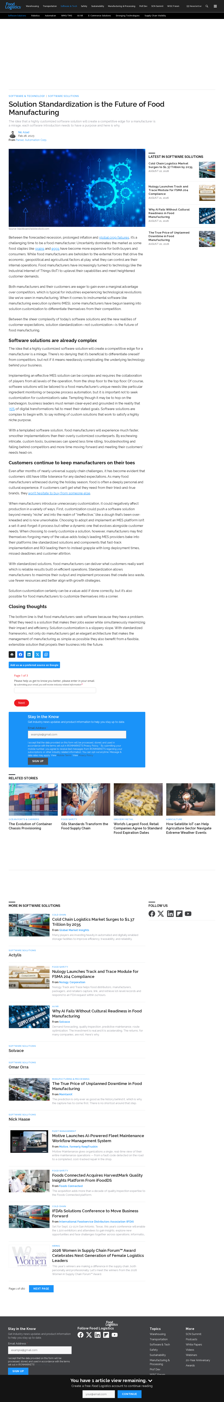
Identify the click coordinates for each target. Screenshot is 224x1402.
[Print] (12, 654)
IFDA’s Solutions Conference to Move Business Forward (95, 1213)
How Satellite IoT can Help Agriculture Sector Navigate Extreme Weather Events (189, 828)
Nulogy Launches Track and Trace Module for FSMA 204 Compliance (168, 190)
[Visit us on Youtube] (188, 913)
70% (12, 409)
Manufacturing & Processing (70, 1079)
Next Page (41, 1288)
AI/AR (55, 1006)
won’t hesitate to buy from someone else (59, 493)
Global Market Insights (74, 930)
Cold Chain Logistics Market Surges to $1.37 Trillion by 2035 (171, 165)
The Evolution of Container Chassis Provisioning (30, 826)
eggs (55, 249)
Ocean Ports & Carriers (24, 819)
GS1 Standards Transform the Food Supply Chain (84, 826)
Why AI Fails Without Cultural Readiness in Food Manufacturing (169, 213)
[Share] (20, 654)
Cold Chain (59, 915)
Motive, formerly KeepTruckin (78, 1146)
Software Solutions (63, 96)
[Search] (207, 6)
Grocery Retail (123, 819)
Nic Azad (23, 132)
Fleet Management (64, 1131)
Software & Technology (27, 96)
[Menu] (215, 6)
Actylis (15, 955)
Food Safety (69, 819)
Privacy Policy (86, 755)
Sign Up (38, 761)
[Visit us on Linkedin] (170, 913)
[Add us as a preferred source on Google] (46, 654)
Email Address (38, 728)
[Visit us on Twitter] (161, 913)
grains (39, 249)
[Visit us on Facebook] (152, 913)
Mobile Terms (64, 755)
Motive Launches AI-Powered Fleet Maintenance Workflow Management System (98, 1138)
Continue (129, 1394)
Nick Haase (19, 1119)
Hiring (56, 1246)
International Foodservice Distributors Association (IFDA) (96, 1221)
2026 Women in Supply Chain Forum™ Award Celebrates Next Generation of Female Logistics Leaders (98, 1255)
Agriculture (174, 819)
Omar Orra (19, 1067)
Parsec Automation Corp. (31, 140)
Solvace (64, 1021)
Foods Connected (71, 1186)
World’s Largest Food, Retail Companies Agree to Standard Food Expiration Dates (138, 828)
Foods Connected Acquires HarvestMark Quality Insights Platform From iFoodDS (97, 1178)
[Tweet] (37, 654)
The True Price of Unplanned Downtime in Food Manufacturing (169, 236)
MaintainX (65, 1094)
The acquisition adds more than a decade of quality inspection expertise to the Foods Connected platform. (98, 1192)
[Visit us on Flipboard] (179, 913)
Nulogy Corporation (72, 982)
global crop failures (114, 237)
